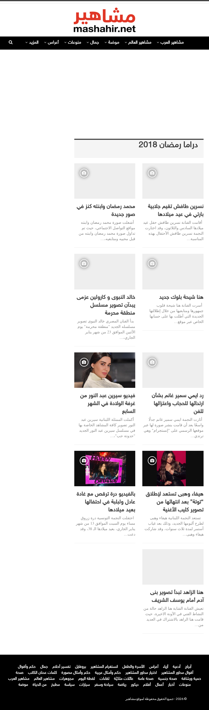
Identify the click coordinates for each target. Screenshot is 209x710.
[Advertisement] (104, 89)
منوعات (74, 42)
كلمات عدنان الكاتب (42, 672)
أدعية (176, 666)
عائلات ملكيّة (123, 678)
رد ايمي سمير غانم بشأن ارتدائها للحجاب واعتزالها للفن (178, 403)
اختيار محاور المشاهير (141, 672)
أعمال (159, 684)
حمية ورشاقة (191, 678)
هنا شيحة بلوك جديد (181, 297)
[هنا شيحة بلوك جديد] (173, 271)
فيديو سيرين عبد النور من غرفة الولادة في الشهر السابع (107, 403)
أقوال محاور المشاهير (177, 672)
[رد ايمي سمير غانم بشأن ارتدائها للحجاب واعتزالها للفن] (173, 370)
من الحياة (40, 684)
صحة (19, 672)
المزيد (34, 42)
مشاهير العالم (139, 42)
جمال (94, 42)
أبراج (188, 666)
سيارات (84, 684)
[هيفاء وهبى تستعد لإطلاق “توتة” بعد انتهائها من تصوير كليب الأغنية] (173, 468)
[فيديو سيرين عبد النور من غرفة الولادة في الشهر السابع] (105, 370)
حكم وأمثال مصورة (76, 672)
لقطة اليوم (86, 678)
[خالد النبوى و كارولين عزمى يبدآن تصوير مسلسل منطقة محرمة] (105, 271)
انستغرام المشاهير (104, 666)
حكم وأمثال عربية (108, 672)
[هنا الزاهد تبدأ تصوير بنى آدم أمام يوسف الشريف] (173, 567)
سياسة (69, 684)
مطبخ (55, 684)
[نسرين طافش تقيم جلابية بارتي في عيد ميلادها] (173, 181)
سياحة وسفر (103, 684)
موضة (113, 42)
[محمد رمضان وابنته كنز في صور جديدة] (105, 181)
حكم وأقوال (27, 666)
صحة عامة (145, 678)
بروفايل (80, 666)
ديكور (135, 684)
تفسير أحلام (61, 666)
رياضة (122, 684)
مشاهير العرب (172, 42)
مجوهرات (66, 678)
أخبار (171, 684)
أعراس (53, 42)
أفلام (147, 684)
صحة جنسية (167, 678)
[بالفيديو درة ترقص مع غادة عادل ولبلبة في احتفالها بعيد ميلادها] (105, 468)
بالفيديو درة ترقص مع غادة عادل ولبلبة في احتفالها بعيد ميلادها (106, 502)
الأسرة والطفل (133, 666)
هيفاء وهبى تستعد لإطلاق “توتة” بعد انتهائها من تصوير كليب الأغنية (175, 502)
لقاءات (104, 678)
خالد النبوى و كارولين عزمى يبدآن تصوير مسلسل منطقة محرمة (106, 305)
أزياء (165, 666)
